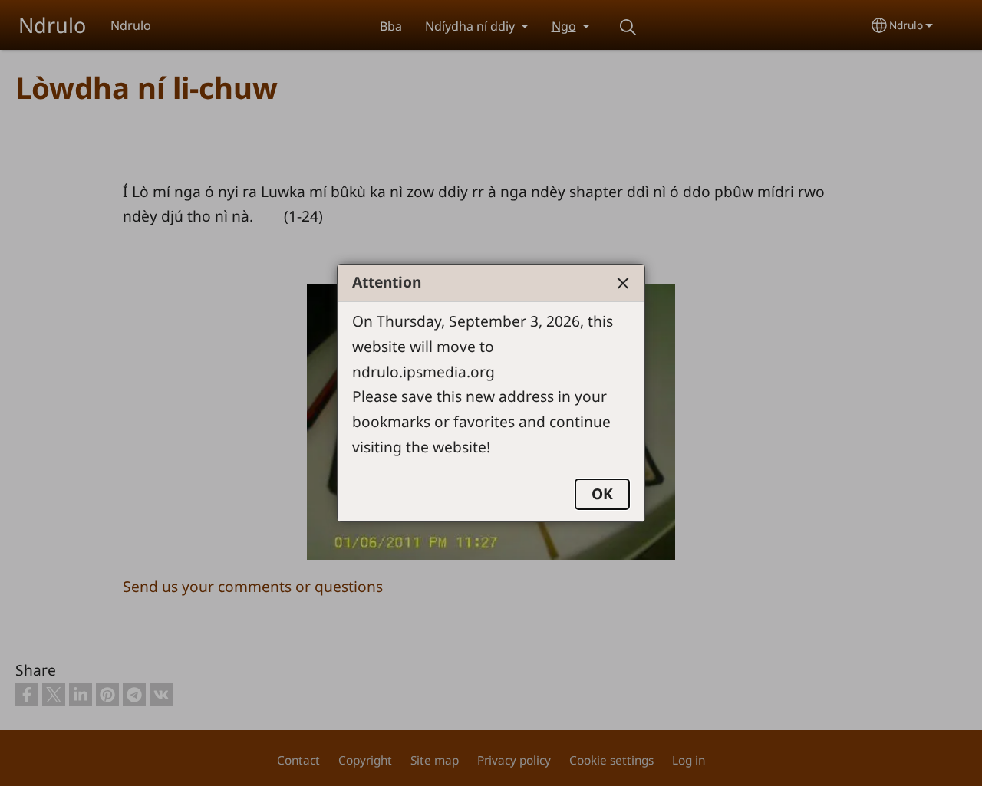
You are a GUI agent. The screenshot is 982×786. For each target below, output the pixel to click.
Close (623, 283)
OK (602, 493)
